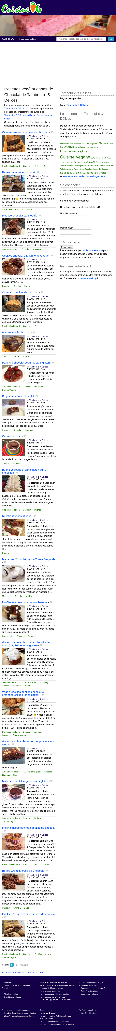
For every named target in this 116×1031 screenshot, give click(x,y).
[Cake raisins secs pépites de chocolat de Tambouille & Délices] (13, 143)
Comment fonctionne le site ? (93, 988)
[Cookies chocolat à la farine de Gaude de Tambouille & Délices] (13, 266)
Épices (98, 158)
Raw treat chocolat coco (16, 516)
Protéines (89, 169)
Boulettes (70, 143)
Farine (27, 285)
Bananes (29, 429)
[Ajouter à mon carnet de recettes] (52, 132)
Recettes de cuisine (12, 1012)
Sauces (64, 172)
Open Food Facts (50, 1021)
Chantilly (44, 682)
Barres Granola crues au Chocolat (23, 870)
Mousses (37, 249)
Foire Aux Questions (89, 991)
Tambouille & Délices (15, 108)
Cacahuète (7, 209)
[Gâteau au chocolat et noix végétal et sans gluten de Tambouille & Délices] (13, 755)
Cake (45, 165)
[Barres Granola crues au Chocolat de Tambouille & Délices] (13, 881)
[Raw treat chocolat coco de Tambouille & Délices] (13, 527)
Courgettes (89, 147)
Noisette (102, 166)
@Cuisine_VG (56, 999)
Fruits (85, 162)
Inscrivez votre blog (88, 985)
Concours (69, 146)
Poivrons (82, 169)
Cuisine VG (8, 38)
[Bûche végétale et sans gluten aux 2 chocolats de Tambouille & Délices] (13, 483)
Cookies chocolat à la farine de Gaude (25, 255)
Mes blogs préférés (28, 38)
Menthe (96, 166)
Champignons (91, 143)
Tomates (102, 172)
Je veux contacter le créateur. (54, 996)
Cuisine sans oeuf (10, 249)
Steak (83, 173)
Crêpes (95, 147)
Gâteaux (17, 685)
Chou (111, 143)
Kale (76, 165)
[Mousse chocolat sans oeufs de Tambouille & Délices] (13, 226)
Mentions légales (11, 994)
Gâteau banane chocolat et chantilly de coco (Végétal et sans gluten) (26, 644)
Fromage (78, 162)
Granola (17, 907)
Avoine (48, 953)
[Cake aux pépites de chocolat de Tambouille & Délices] (13, 303)
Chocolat (27, 165)
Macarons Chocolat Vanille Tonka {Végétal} (28, 559)
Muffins (37, 818)
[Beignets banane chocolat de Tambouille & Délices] (13, 407)
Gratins (106, 162)
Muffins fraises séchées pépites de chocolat (28, 827)
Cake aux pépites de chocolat (20, 292)
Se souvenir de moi (71, 242)
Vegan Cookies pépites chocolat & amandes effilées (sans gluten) (23, 693)
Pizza (76, 169)
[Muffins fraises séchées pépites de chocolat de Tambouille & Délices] (13, 841)
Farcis (109, 158)
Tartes (89, 172)
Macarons (6, 595)
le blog (45, 999)
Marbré (26, 356)
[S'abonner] (28, 136)
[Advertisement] (58, 64)
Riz (99, 169)
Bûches (37, 509)
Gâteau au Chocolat (11, 771)
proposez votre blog (87, 278)
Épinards (103, 158)
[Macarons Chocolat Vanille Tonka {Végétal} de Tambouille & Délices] (13, 573)
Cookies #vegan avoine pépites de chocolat (28, 914)
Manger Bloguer (49, 1012)
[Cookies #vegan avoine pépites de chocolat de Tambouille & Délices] (13, 928)
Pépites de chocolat (11, 165)
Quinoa (95, 169)
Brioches (77, 144)
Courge (82, 147)
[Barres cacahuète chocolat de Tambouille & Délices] (13, 183)
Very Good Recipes (88, 1012)
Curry (93, 158)
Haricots (63, 165)
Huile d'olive (70, 166)
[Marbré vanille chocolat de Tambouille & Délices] (13, 343)
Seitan (72, 173)
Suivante (24, 964)
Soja (78, 172)
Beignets (6, 429)
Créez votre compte (93, 250)
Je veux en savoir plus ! (52, 991)
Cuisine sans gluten (11, 386)
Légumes (82, 165)
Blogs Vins (8, 1015)
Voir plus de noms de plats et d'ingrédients (84, 176)
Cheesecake (7, 636)
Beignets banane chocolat (18, 396)
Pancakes (38, 386)
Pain (62, 169)
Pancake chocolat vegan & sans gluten (26, 362)
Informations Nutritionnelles (56, 1015)
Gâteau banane (9, 682)
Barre (29, 209)
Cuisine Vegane (9, 389)
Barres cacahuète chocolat (18, 172)
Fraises (38, 864)
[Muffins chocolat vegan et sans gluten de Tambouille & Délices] (13, 792)
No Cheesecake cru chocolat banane (25, 602)
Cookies (17, 285)
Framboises (69, 162)
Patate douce (68, 169)
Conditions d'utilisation (13, 996)
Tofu (96, 172)
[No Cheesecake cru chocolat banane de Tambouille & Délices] (13, 613)
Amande (38, 731)
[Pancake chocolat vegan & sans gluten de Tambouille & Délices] (13, 373)
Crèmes (17, 463)
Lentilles (90, 165)
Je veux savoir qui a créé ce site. (56, 994)
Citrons (62, 147)
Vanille (16, 356)
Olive (111, 165)
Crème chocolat (11, 436)
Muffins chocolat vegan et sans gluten (25, 781)
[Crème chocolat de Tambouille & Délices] (13, 447)
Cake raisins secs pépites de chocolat (25, 132)
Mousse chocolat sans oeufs (19, 215)
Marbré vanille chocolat (16, 332)
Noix (15, 774)
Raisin (37, 165)
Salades (105, 169)
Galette (91, 162)
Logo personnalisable (89, 994)
